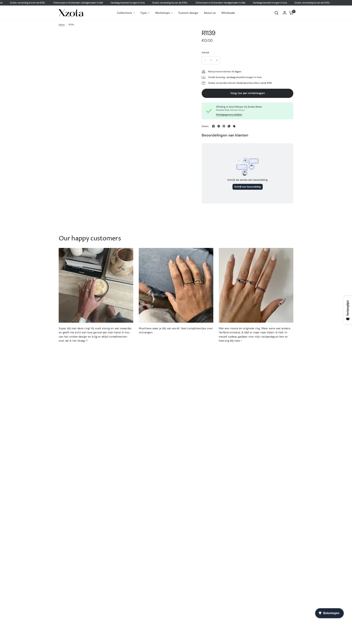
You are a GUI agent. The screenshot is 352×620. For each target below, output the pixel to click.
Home (62, 24)
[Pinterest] (224, 126)
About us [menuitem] (210, 13)
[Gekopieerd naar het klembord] (234, 126)
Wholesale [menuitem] (228, 13)
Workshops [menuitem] (162, 13)
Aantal (205, 52)
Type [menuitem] (143, 13)
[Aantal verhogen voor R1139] (217, 60)
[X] (219, 126)
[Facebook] (213, 126)
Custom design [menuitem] (188, 13)
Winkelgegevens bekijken (229, 114)
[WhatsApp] (229, 126)
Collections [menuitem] (124, 13)
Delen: (205, 126)
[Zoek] (276, 13)
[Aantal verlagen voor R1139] (205, 60)
